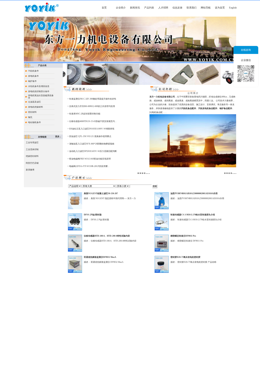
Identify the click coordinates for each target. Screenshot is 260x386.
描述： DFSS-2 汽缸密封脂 (96, 219)
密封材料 (32, 112)
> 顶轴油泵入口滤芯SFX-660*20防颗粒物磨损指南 (90, 144)
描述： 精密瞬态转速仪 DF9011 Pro (187, 241)
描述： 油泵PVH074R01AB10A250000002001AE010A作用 (197, 198)
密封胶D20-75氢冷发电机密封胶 (185, 257)
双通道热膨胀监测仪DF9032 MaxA (100, 257)
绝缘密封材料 (32, 156)
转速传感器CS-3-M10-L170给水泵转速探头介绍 (193, 214)
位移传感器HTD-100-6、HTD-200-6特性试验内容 (107, 236)
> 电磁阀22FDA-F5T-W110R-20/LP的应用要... (88, 166)
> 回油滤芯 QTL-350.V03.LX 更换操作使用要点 (89, 136)
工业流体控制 (32, 149)
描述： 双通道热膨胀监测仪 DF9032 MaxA (103, 262)
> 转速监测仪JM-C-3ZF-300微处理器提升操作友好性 (91, 99)
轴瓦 (30, 117)
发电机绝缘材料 (35, 107)
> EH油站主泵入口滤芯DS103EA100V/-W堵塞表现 (90, 128)
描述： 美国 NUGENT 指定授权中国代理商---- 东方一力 (110, 198)
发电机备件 (33, 76)
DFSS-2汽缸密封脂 (93, 214)
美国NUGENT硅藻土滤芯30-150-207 (101, 193)
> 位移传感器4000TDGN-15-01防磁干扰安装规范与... (91, 121)
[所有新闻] (86, 91)
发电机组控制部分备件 (38, 91)
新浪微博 (30, 170)
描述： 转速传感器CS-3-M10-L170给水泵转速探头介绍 (196, 219)
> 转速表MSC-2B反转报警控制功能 (83, 113)
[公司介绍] (172, 91)
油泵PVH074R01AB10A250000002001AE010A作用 (194, 193)
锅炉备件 (32, 81)
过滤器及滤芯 (34, 102)
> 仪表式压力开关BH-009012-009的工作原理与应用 (91, 106)
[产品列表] (102, 179)
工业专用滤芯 (32, 142)
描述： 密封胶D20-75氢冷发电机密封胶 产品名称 (193, 262)
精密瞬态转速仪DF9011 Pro (183, 236)
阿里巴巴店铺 (32, 163)
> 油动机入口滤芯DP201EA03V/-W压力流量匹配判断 (92, 151)
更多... (58, 136)
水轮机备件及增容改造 (38, 86)
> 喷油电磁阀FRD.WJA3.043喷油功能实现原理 (89, 159)
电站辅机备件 (34, 122)
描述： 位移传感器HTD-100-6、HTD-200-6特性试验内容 (110, 241)
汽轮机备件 (33, 71)
